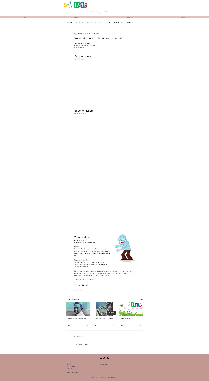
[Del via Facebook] (75, 285)
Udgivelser (107, 22)
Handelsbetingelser (104, 364)
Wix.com (115, 377)
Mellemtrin (129, 22)
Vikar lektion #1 (126, 318)
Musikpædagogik (118, 22)
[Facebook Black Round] (104, 358)
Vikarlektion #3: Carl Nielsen (77, 318)
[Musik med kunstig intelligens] (104, 309)
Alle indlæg (69, 22)
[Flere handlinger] (134, 34)
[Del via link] (87, 285)
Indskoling (98, 22)
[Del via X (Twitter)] (79, 285)
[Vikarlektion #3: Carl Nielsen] (78, 309)
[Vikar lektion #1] (131, 309)
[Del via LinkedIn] (83, 285)
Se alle (141, 299)
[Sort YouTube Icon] (101, 358)
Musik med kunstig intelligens (104, 318)
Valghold (89, 22)
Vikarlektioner (80, 22)
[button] (141, 22)
